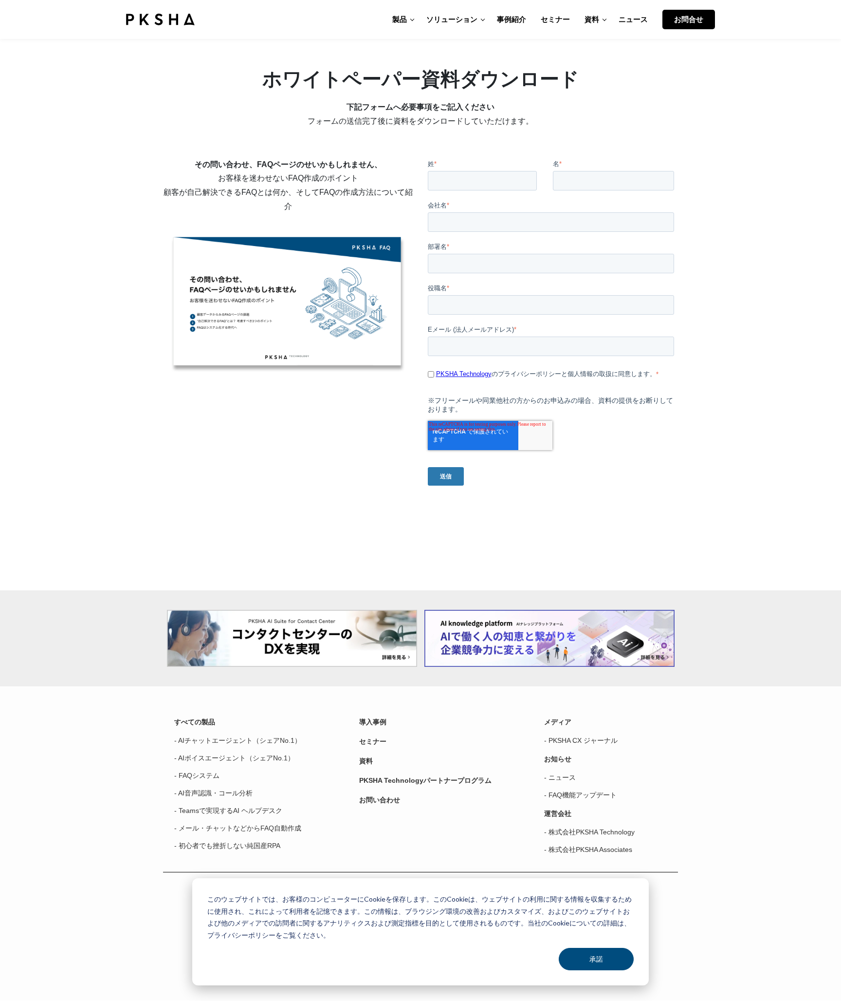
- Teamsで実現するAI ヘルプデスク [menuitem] (228, 810)
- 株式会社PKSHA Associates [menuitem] (588, 849)
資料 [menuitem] (366, 761)
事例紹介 (511, 19)
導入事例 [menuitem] (372, 722)
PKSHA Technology (464, 374)
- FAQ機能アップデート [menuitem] (580, 795)
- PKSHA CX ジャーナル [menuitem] (581, 740)
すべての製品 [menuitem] (194, 722)
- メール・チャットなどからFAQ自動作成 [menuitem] (237, 828)
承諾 (596, 959)
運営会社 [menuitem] (557, 813)
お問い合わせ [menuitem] (379, 800)
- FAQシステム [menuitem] (196, 775)
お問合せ (688, 19)
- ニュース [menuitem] (560, 777)
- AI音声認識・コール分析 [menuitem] (213, 793)
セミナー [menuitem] (372, 741)
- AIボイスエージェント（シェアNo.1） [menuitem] (234, 758)
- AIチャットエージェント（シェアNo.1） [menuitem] (237, 740)
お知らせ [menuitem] (557, 759)
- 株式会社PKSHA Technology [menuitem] (589, 832)
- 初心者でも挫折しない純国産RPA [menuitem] (227, 846)
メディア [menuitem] (557, 722)
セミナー (555, 19)
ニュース (633, 19)
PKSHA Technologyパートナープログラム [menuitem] (425, 780)
